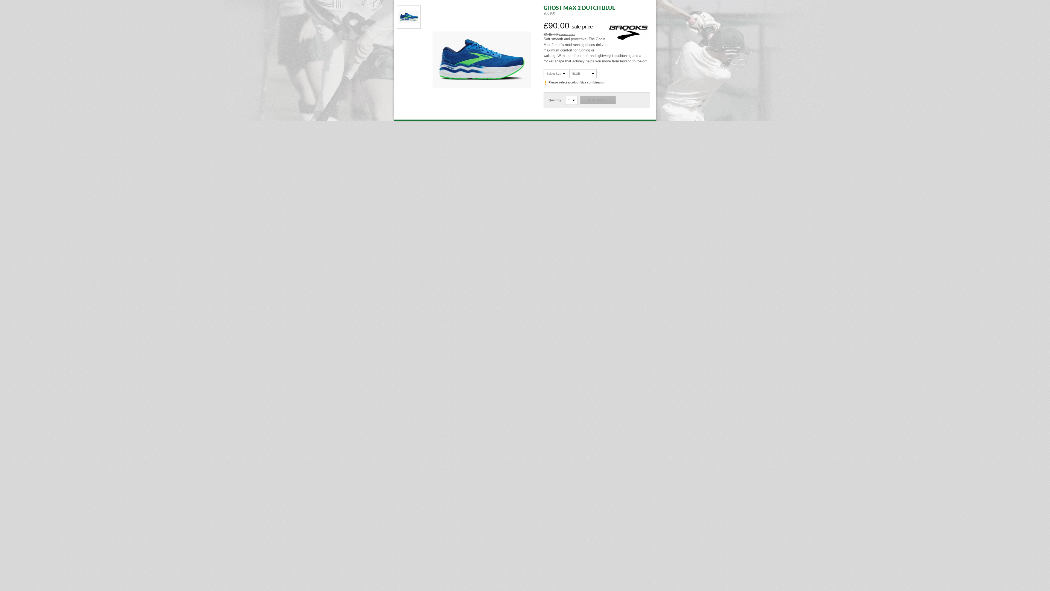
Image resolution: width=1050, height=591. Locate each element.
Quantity (555, 100)
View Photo (409, 17)
